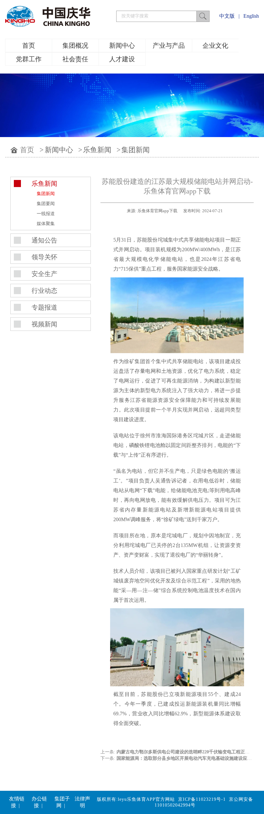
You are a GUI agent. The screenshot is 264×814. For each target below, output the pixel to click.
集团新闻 (135, 150)
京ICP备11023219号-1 (202, 799)
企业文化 (215, 45)
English (251, 16)
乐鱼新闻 (97, 150)
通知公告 (44, 240)
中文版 (227, 16)
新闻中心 (122, 45)
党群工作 (29, 59)
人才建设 (122, 59)
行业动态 (44, 290)
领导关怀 (44, 257)
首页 (28, 45)
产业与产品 (169, 45)
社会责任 (75, 59)
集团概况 (75, 45)
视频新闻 (44, 324)
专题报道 (44, 307)
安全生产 (44, 273)
